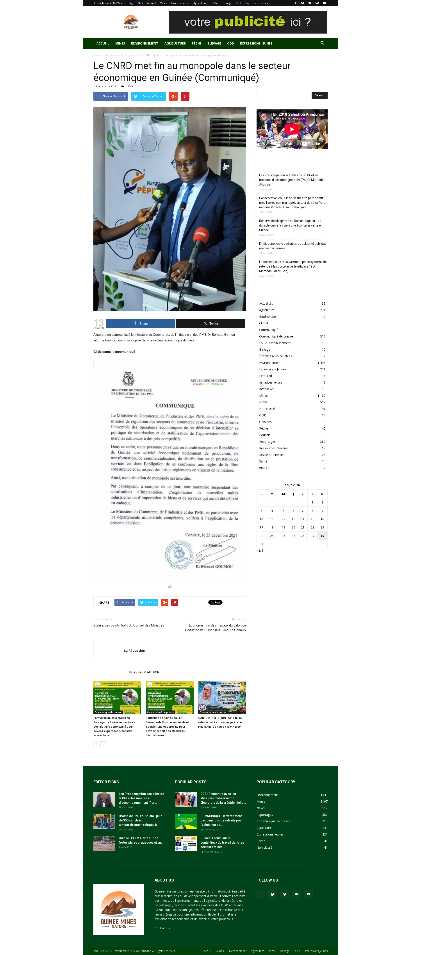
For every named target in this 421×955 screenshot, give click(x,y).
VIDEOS (264, 468)
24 (261, 536)
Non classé (267, 409)
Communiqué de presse (120, 55)
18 (272, 527)
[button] (322, 44)
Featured (265, 376)
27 (293, 536)
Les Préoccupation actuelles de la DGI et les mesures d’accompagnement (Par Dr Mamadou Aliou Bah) (292, 179)
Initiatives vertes (270, 382)
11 (272, 519)
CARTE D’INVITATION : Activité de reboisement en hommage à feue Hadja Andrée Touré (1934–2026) (220, 722)
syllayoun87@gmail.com (188, 928)
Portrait (264, 435)
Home (97, 55)
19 (283, 527)
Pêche (214, 3)
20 (293, 527)
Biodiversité (267, 316)
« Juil (260, 550)
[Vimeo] (310, 3)
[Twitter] (302, 3)
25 (272, 536)
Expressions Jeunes (256, 3)
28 (302, 536)
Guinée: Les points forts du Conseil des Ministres (128, 625)
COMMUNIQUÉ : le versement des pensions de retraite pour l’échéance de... (221, 820)
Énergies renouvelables (275, 356)
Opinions (265, 422)
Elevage (227, 3)
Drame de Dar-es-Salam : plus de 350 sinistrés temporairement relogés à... (140, 820)
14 (302, 519)
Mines (163, 3)
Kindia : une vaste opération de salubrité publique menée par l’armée (292, 246)
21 (302, 527)
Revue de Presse (271, 455)
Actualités (266, 303)
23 (322, 527)
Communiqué (268, 330)
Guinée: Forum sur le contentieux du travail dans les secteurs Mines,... (222, 842)
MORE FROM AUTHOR (144, 672)
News (263, 402)
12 (283, 519)
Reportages (267, 441)
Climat (263, 323)
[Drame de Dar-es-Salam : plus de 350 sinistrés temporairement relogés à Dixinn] (104, 821)
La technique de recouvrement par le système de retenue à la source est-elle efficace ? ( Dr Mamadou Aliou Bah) (293, 266)
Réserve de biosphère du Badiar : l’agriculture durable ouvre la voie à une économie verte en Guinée (291, 225)
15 (312, 519)
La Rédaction (134, 650)
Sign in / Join (136, 3)
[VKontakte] (317, 3)
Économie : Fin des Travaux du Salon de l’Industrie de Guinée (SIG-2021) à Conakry (215, 627)
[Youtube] (324, 3)
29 (312, 536)
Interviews (266, 389)
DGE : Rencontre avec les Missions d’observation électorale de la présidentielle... (223, 798)
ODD (238, 3)
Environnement (180, 3)
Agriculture (200, 3)
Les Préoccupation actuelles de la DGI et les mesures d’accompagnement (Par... (141, 798)
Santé (263, 461)
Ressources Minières (274, 448)
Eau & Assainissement (275, 343)
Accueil (151, 3)
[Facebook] (295, 3)
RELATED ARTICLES (109, 672)
